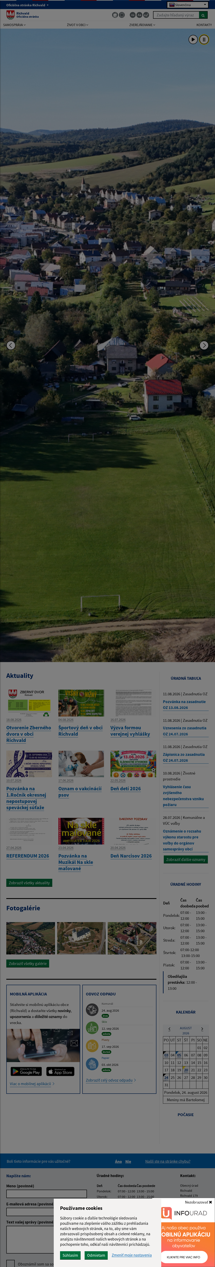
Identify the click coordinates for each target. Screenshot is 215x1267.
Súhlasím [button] (70, 1255)
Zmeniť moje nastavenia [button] (132, 1255)
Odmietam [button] (96, 1255)
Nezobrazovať (197, 1202)
